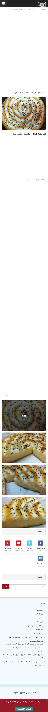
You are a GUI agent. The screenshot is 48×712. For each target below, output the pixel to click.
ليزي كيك (40, 622)
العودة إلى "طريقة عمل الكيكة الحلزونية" (27, 93)
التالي (6, 395)
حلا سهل (40, 610)
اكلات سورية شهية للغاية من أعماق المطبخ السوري (24, 644)
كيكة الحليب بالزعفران (35, 626)
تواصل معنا (39, 666)
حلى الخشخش (38, 634)
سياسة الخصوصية (36, 641)
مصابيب (40, 618)
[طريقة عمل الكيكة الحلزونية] (24, 448)
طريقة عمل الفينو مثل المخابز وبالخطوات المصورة (25, 637)
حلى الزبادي (39, 614)
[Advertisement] (24, 35)
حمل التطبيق (24, 709)
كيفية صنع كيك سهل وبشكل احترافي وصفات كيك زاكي (23, 662)
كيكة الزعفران (38, 630)
